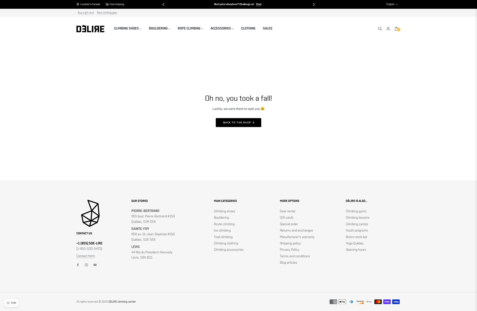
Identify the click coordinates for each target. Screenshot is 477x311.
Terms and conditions (295, 256)
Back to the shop (237, 122)
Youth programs (357, 230)
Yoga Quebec (355, 243)
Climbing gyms (356, 211)
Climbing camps (357, 224)
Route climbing (224, 224)
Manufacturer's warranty (297, 237)
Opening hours (356, 249)
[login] (388, 29)
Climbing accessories (229, 249)
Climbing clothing (226, 243)
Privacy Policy (289, 249)
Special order (289, 224)
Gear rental (287, 211)
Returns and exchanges (296, 230)
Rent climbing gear (107, 12)
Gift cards (286, 217)
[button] (163, 4)
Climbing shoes (224, 211)
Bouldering (221, 217)
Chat (258, 4)
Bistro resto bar (356, 237)
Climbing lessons (358, 217)
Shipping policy (290, 243)
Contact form (85, 256)
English (390, 4)
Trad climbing (223, 237)
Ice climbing (222, 230)
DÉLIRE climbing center (122, 301)
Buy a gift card (86, 12)
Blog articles (288, 262)
